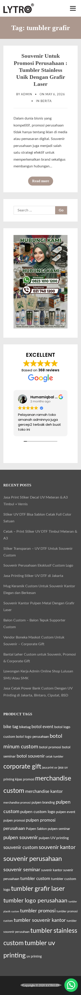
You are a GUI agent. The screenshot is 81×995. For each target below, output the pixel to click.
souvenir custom (20, 847)
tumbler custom (35, 878)
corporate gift (22, 766)
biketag (25, 727)
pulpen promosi (14, 820)
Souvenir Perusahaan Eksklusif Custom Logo (38, 565)
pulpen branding (43, 802)
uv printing (34, 956)
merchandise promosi (17, 802)
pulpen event (65, 812)
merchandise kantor (44, 791)
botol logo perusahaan (32, 736)
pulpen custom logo (37, 812)
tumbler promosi (38, 911)
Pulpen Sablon (36, 829)
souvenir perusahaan (32, 858)
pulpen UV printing (54, 838)
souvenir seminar (21, 869)
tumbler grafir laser (38, 889)
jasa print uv (49, 767)
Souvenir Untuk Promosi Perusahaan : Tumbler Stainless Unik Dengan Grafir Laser (40, 70)
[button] (71, 985)
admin (26, 94)
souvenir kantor (57, 847)
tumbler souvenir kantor (40, 920)
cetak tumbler (54, 756)
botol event (42, 727)
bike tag (10, 727)
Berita (46, 101)
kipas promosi (24, 779)
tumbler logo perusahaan (35, 901)
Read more (42, 182)
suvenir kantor (51, 870)
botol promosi (50, 747)
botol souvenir (31, 756)
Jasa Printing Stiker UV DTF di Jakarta (33, 576)
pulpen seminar (59, 829)
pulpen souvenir (20, 837)
